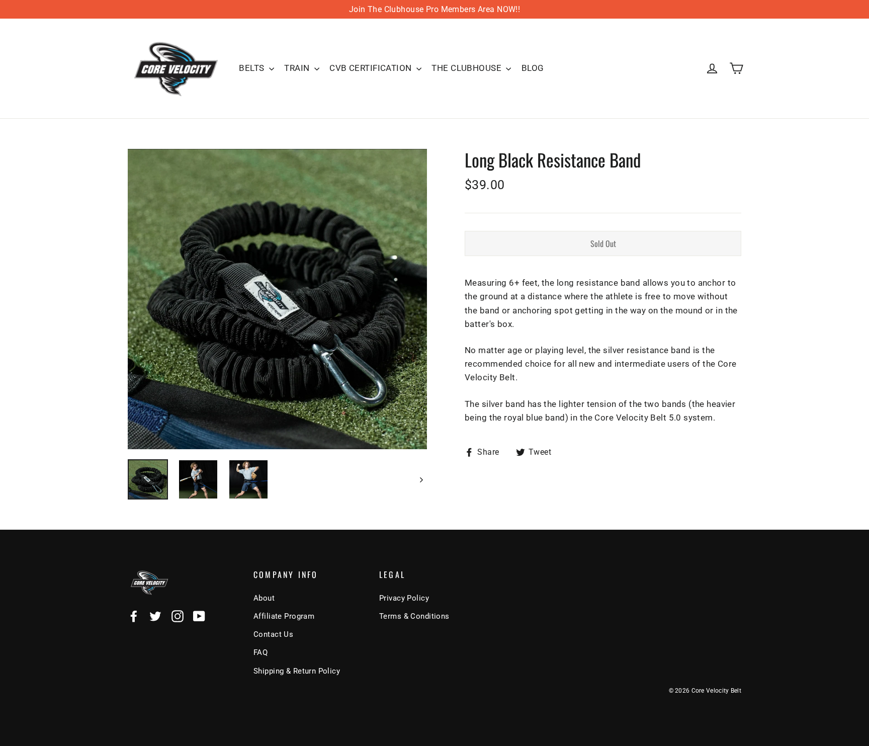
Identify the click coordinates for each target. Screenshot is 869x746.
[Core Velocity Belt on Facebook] (134, 615)
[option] (277, 299)
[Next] (420, 479)
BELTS (253, 68)
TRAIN (298, 68)
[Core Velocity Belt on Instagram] (177, 615)
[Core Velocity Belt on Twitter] (155, 615)
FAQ (260, 652)
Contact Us (273, 634)
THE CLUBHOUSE (467, 68)
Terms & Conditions (414, 616)
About (264, 598)
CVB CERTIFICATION (371, 68)
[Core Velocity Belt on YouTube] (199, 615)
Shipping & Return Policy (296, 671)
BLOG (533, 68)
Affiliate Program (283, 616)
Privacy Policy (404, 598)
